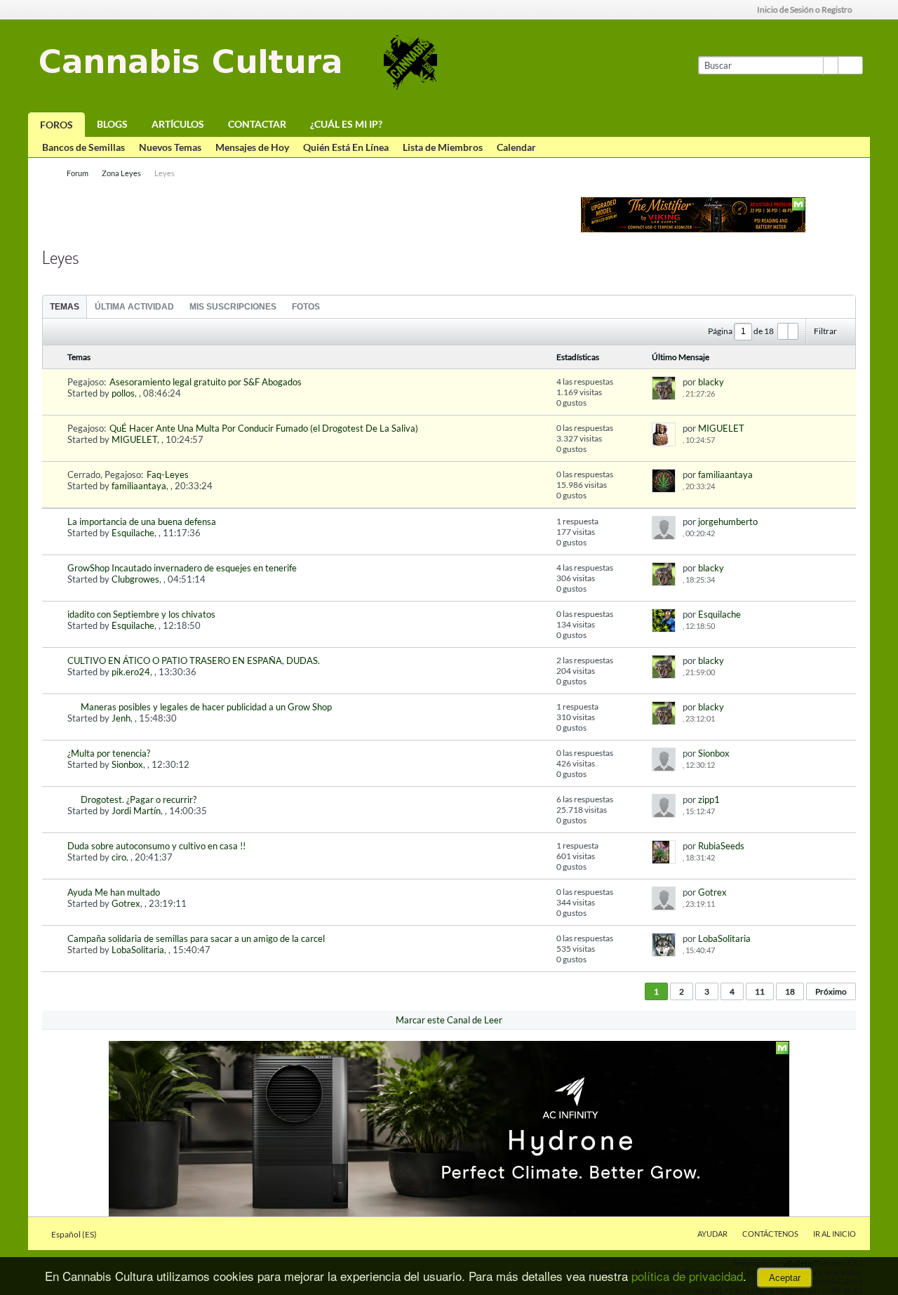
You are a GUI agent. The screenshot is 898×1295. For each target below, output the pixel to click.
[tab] (64, 306)
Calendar (516, 147)
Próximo (831, 991)
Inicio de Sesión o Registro (804, 9)
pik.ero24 (131, 671)
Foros (56, 125)
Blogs (112, 124)
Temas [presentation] (64, 307)
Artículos (178, 124)
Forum (77, 173)
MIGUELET (134, 439)
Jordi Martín (136, 810)
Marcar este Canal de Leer (449, 1019)
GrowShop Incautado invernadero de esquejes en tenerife (182, 567)
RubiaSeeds (721, 845)
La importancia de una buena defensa (141, 521)
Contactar (257, 124)
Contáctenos (770, 1233)
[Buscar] (850, 65)
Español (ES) (74, 1234)
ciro (119, 857)
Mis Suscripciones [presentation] (232, 307)
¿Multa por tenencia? (108, 753)
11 (760, 991)
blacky (711, 381)
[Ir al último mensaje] (721, 393)
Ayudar (712, 1233)
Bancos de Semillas (83, 147)
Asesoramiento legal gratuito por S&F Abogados (205, 381)
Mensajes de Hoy (252, 147)
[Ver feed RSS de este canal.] (124, 251)
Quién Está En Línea (346, 147)
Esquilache (133, 532)
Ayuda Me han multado (113, 892)
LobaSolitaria (138, 949)
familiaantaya (139, 485)
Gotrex (126, 903)
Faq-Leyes (168, 474)
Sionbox (127, 764)
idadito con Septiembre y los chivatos (141, 614)
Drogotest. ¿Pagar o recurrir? (138, 799)
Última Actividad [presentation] (134, 307)
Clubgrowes (135, 579)
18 (790, 991)
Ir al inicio (834, 1233)
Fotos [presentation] (306, 307)
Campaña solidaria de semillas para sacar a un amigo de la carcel (196, 938)
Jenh (121, 718)
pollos (123, 393)
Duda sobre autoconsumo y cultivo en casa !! (156, 845)
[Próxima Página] (793, 331)
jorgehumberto (728, 521)
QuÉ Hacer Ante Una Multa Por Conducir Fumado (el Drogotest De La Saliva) (263, 428)
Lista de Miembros (443, 147)
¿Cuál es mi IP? (346, 124)
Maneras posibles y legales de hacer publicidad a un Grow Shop (206, 706)
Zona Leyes (121, 173)
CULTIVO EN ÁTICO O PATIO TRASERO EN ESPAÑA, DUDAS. (193, 660)
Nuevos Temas (170, 147)
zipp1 (709, 799)
